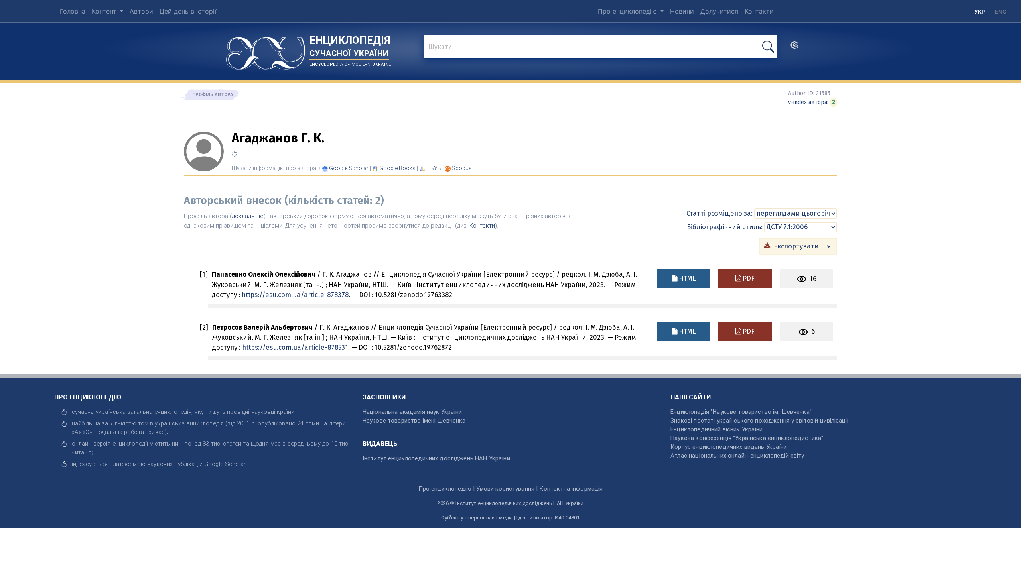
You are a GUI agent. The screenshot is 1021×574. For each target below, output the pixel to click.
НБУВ (433, 168)
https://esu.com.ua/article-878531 (295, 347)
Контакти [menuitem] (759, 11)
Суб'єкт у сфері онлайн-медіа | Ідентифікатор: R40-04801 (510, 518)
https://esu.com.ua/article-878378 (295, 295)
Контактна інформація (571, 488)
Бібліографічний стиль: (725, 227)
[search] (794, 47)
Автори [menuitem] (141, 11)
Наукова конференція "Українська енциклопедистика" (746, 438)
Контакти (482, 225)
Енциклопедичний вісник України (716, 429)
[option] (1000, 11)
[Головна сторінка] (265, 51)
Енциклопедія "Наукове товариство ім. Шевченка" (741, 411)
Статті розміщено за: (719, 213)
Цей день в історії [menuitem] (188, 11)
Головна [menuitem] (72, 11)
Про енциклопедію (628, 11)
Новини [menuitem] (682, 11)
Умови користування (505, 488)
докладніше (248, 216)
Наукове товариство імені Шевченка (414, 420)
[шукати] (768, 47)
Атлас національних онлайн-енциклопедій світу (737, 455)
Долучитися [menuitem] (719, 11)
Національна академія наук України (412, 411)
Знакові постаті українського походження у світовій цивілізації (759, 420)
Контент (105, 11)
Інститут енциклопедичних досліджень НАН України (436, 458)
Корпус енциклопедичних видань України (728, 446)
